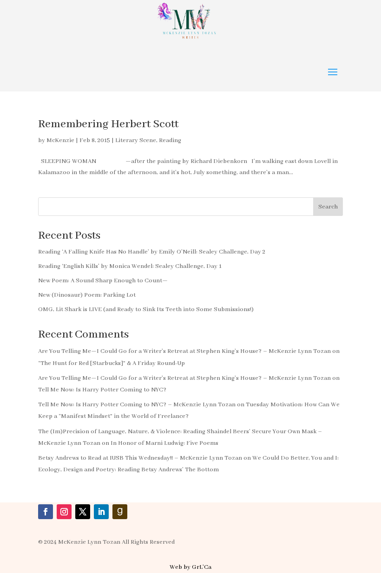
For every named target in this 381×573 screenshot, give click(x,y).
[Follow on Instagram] (64, 511)
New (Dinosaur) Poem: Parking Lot (87, 295)
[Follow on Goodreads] (119, 511)
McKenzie (60, 140)
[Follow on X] (82, 511)
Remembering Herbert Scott (108, 124)
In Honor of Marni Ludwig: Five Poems (164, 443)
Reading (170, 140)
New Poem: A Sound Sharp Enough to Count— (103, 281)
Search (328, 207)
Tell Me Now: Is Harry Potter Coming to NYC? (102, 390)
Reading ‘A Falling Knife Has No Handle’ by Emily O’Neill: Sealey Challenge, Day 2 (151, 252)
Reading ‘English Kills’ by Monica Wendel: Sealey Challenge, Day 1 (130, 266)
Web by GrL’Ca (190, 567)
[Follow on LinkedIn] (101, 511)
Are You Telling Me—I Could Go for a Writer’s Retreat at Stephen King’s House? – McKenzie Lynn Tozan (184, 351)
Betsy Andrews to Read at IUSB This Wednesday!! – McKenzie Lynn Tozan (140, 458)
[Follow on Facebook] (45, 511)
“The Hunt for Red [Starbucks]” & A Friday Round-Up (111, 363)
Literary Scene (135, 140)
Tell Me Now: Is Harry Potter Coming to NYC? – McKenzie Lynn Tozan (137, 405)
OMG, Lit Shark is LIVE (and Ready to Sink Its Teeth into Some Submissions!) (146, 309)
